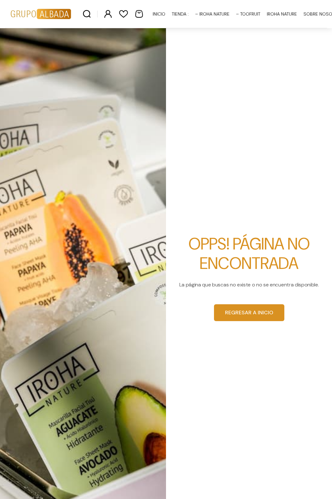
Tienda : (180, 14)
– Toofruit (248, 14)
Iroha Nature (282, 14)
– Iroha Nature (212, 14)
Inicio (159, 14)
